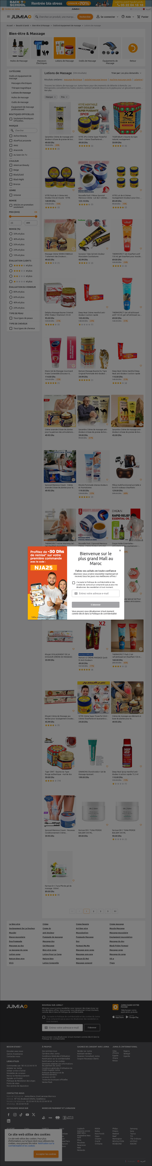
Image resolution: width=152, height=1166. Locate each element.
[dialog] (76, 583)
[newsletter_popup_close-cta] (120, 551)
